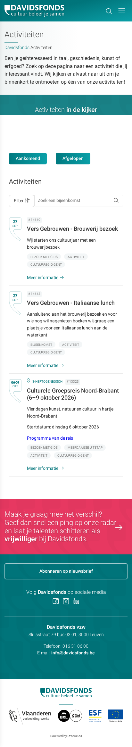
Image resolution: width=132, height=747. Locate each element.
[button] (122, 10)
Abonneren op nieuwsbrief (66, 571)
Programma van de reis (50, 438)
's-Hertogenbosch (47, 381)
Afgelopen (73, 158)
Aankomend (28, 158)
